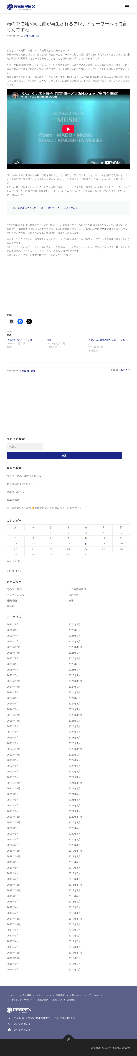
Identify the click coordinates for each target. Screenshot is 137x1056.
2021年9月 (74, 788)
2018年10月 (13, 890)
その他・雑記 (14, 589)
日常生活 (24, 370)
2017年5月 (74, 935)
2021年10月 (13, 788)
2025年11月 (75, 647)
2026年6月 (13, 630)
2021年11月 (75, 783)
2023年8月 (13, 726)
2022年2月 (13, 777)
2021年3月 (74, 805)
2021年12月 (13, 783)
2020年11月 (75, 816)
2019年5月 (74, 867)
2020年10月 (13, 822)
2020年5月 (74, 833)
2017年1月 (74, 947)
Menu (127, 6)
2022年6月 (13, 765)
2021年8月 (13, 794)
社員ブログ (42, 999)
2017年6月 (13, 935)
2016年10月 (13, 958)
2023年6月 (13, 731)
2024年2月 (13, 709)
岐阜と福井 (13, 499)
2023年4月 (13, 737)
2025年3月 (74, 669)
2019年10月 (13, 856)
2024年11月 (75, 681)
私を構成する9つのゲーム (21, 483)
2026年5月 (74, 630)
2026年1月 (74, 641)
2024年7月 (74, 692)
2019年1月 (74, 879)
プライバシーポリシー (98, 995)
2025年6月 (13, 664)
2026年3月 (74, 635)
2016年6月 (13, 969)
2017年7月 (74, 929)
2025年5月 (74, 664)
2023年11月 (75, 715)
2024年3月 (74, 703)
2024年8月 (13, 692)
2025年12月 (13, 647)
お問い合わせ (76, 995)
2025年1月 (74, 675)
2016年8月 (13, 963)
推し (49, 340)
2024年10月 (13, 686)
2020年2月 (13, 845)
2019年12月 (13, 850)
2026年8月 (13, 624)
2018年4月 (13, 907)
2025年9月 (74, 652)
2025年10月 (13, 652)
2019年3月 (74, 873)
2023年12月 (13, 715)
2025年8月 (13, 658)
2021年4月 (13, 805)
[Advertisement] (37, 284)
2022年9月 (74, 754)
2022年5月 (74, 765)
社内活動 (12, 600)
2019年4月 (13, 873)
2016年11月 (75, 952)
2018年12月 (13, 884)
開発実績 (60, 995)
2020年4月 (13, 839)
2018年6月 (13, 901)
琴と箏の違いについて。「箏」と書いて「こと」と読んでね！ (45, 208)
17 (86, 543)
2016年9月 (74, 958)
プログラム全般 (15, 594)
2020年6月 (13, 833)
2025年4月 (13, 669)
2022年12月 (13, 749)
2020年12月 (13, 816)
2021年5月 (74, 799)
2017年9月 (74, 924)
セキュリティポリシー (21, 999)
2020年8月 (13, 828)
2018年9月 (74, 890)
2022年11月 (75, 749)
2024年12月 (13, 681)
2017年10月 (13, 924)
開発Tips (12, 606)
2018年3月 (74, 907)
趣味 (33, 370)
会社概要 (26, 995)
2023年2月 (13, 743)
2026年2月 (13, 641)
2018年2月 (13, 913)
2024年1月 (74, 709)
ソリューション (43, 995)
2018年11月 (75, 884)
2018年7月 (74, 896)
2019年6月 (13, 867)
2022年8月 (13, 760)
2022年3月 (74, 771)
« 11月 (10, 570)
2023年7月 (74, 726)
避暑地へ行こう (15, 491)
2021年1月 (74, 811)
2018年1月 (74, 913)
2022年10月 (13, 754)
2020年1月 (74, 845)
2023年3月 (74, 737)
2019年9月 (74, 856)
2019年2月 (13, 879)
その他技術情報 (77, 589)
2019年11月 (75, 850)
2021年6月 (13, 799)
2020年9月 (74, 822)
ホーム (14, 995)
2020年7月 (74, 828)
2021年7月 (74, 794)
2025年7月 (74, 658)
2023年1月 (74, 743)
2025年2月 (13, 675)
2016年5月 (74, 969)
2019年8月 (13, 862)
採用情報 (71, 999)
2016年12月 (13, 952)
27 (15, 554)
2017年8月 (13, 929)
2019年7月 (74, 862)
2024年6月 (13, 698)
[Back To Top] (68, 1039)
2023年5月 (74, 731)
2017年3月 (74, 941)
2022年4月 (13, 771)
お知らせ (57, 999)
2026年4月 (13, 635)
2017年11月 (75, 918)
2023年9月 (74, 720)
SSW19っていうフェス (19, 340)
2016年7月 (74, 963)
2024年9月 (74, 686)
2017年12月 (13, 918)
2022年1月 (74, 777)
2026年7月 (74, 624)
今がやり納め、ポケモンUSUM (24, 475)
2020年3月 (74, 839)
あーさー (125, 369)
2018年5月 (74, 901)
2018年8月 (13, 896)
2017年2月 (13, 947)
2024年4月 (13, 703)
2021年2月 (13, 811)
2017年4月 (13, 941)
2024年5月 (74, 698)
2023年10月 (13, 720)
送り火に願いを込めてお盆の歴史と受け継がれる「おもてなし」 (44, 507)
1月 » (19, 570)
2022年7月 (74, 760)
